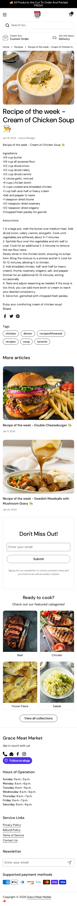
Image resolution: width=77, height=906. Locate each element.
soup (26, 342)
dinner (28, 333)
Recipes (18, 47)
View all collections (38, 718)
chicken (11, 333)
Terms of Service (13, 835)
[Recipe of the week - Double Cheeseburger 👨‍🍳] (38, 393)
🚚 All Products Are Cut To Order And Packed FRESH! (39, 4)
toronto (42, 342)
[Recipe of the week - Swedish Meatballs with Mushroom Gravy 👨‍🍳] (38, 467)
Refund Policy (12, 830)
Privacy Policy (12, 825)
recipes (11, 342)
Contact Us (10, 840)
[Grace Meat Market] (37, 14)
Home (6, 47)
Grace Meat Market (39, 897)
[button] (70, 14)
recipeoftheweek (51, 333)
